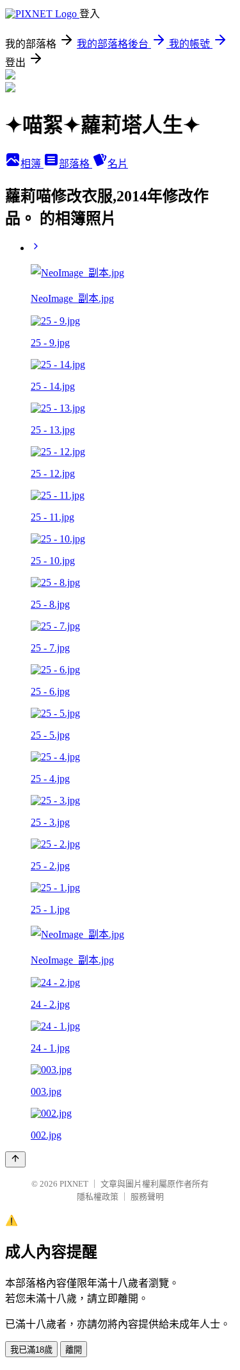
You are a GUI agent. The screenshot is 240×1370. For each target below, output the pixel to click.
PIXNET (74, 1184)
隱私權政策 (97, 1196)
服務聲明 (147, 1196)
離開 (73, 1350)
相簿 (32, 163)
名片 (118, 163)
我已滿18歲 (31, 1350)
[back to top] (15, 1159)
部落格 (75, 163)
